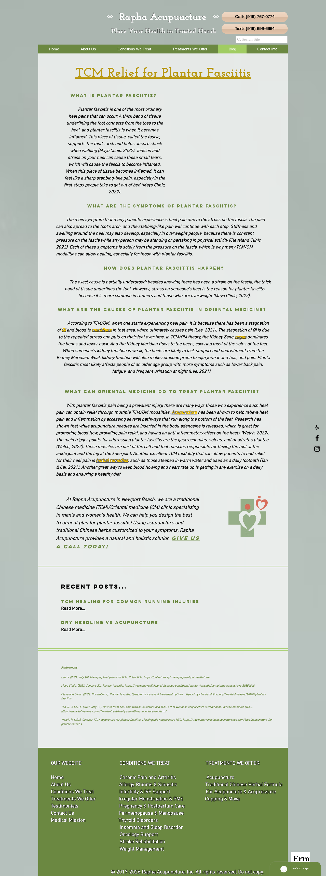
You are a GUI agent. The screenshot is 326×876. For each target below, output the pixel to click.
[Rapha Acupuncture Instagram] (317, 449)
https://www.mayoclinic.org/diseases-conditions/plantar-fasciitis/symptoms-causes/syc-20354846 (189, 686)
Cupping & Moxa (222, 799)
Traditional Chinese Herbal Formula (243, 785)
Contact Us (62, 813)
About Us (61, 785)
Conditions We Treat (72, 792)
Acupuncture (220, 778)
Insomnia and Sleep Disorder (151, 828)
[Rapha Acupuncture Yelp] (317, 427)
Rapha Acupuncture (163, 17)
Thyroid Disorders (138, 820)
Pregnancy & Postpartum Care (152, 806)
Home (57, 778)
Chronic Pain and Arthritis (148, 778)
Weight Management (142, 849)
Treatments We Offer (73, 799)
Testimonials (64, 806)
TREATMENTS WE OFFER (233, 763)
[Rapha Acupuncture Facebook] (317, 438)
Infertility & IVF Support (144, 792)
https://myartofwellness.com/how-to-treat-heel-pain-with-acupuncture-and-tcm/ (113, 711)
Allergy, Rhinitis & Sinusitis (148, 785)
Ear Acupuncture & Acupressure (241, 792)
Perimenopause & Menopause (151, 813)
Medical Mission (68, 820)
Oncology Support (139, 835)
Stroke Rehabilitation (142, 842)
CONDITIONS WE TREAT (145, 763)
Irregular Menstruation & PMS (151, 799)
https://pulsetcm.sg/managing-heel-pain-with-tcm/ (177, 677)
